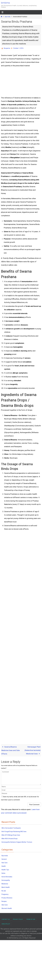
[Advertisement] (17, 81)
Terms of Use (30, 919)
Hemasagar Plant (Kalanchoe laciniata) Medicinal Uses (33, 749)
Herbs (3, 873)
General (4, 858)
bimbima (5, 3)
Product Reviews (7, 897)
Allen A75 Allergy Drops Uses (11, 834)
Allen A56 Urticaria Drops (10, 838)
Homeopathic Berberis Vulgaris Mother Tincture (17, 841)
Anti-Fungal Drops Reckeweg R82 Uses (14, 831)
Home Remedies (7, 876)
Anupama (7, 48)
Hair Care (4, 862)
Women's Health (7, 908)
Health (4, 865)
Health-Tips (5, 869)
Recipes (4, 901)
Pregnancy (5, 894)
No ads (4, 890)
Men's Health (6, 887)
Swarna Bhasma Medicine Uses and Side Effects (10, 749)
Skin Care (5, 904)
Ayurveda (7, 16)
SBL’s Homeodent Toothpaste (11, 827)
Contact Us (6, 919)
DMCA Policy (6, 923)
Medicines (5, 883)
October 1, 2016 (18, 48)
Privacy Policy (18, 919)
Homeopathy (6, 880)
